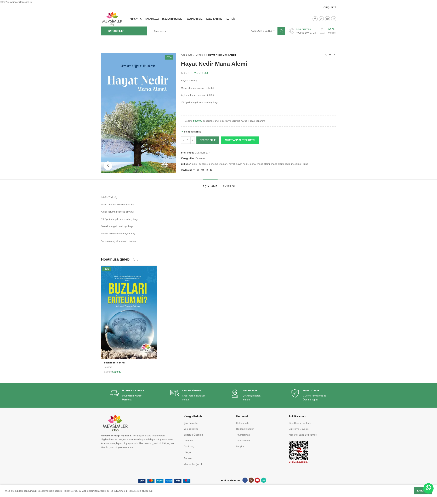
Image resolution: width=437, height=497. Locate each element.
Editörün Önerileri (193, 434)
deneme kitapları (218, 163)
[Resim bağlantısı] (298, 452)
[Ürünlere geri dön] (330, 55)
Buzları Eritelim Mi (114, 362)
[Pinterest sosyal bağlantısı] (202, 170)
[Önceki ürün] (326, 55)
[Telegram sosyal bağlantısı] (211, 170)
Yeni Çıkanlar (191, 428)
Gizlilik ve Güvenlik (299, 428)
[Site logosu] (112, 18)
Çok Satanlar (191, 423)
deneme (203, 163)
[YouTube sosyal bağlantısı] (327, 18)
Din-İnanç (189, 446)
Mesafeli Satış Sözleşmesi (303, 434)
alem (194, 163)
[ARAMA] (281, 31)
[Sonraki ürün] (334, 55)
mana (252, 163)
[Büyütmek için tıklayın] (108, 165)
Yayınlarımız (243, 434)
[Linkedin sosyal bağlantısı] (207, 170)
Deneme (200, 54)
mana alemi (263, 163)
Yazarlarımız (243, 440)
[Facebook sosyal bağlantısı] (315, 18)
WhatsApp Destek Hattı (240, 140)
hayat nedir (242, 163)
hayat (232, 163)
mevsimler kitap (299, 163)
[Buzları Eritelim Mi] (129, 312)
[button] (240, 140)
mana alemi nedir (280, 163)
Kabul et (422, 490)
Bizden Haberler (245, 428)
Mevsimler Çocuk (193, 464)
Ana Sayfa (186, 54)
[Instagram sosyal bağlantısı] (321, 18)
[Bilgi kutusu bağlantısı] (302, 31)
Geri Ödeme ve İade (300, 423)
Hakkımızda (242, 423)
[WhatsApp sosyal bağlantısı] (333, 18)
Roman (188, 458)
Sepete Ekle (208, 140)
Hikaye (187, 452)
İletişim (240, 446)
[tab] (210, 184)
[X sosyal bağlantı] (198, 170)
